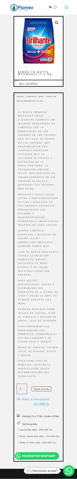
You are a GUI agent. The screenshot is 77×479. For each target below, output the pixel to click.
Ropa (41, 96)
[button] (56, 22)
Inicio (20, 96)
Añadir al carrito (41, 389)
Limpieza (31, 96)
